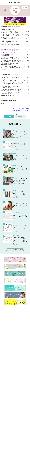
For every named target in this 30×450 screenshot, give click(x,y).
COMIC (20, 116)
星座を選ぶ (25, 7)
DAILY (9, 116)
